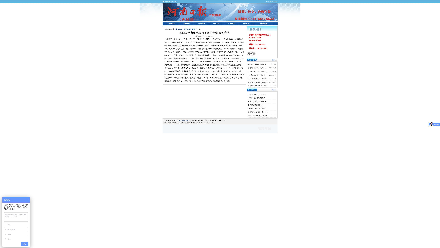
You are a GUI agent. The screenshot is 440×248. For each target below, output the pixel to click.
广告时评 (231, 23)
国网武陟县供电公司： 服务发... (257, 78)
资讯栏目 (216, 23)
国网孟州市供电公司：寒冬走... (257, 112)
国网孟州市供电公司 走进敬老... (257, 86)
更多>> (274, 60)
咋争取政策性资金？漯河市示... (257, 101)
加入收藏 (268, 1)
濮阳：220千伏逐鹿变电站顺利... (258, 116)
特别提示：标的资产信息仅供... (257, 64)
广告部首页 (171, 23)
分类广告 (246, 23)
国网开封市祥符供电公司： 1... (257, 68)
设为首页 (275, 1)
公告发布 (201, 23)
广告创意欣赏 (263, 23)
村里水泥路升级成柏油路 (255, 105)
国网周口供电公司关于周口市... (257, 94)
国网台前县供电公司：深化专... (257, 82)
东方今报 (179, 29)
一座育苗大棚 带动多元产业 (256, 75)
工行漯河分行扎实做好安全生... (257, 71)
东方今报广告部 (220, 12)
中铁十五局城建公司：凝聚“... (257, 108)
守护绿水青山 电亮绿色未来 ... (257, 98)
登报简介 (186, 23)
